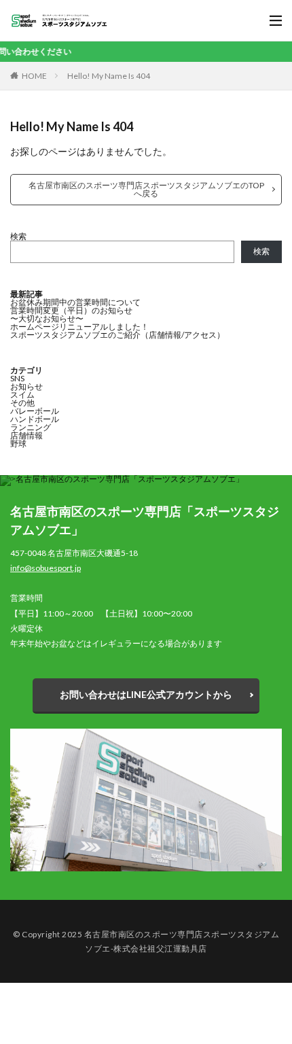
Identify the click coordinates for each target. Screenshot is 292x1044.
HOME (34, 76)
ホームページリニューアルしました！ (79, 326)
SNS (17, 378)
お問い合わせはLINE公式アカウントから (146, 694)
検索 (18, 236)
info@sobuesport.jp (45, 568)
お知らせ (26, 386)
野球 (18, 443)
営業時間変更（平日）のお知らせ (71, 310)
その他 (22, 403)
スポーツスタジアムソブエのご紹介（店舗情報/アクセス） (117, 335)
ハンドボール (34, 419)
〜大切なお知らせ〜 (47, 318)
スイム (22, 394)
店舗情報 (26, 435)
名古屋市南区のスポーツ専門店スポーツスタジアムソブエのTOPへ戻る (146, 189)
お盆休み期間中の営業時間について (75, 302)
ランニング (30, 427)
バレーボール (34, 411)
